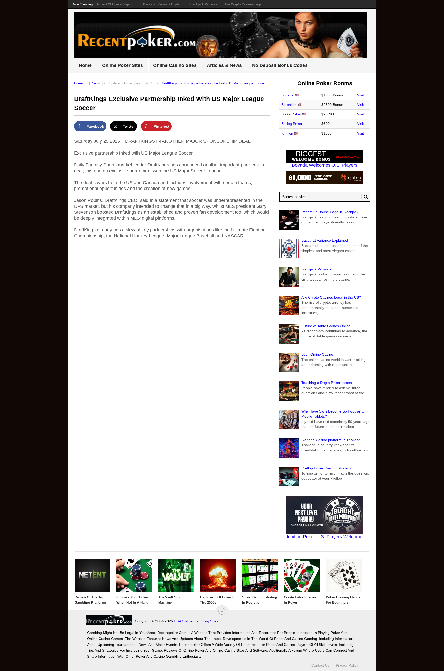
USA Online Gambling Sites (196, 621)
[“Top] (221, 611)
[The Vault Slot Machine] (176, 575)
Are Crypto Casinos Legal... (245, 4)
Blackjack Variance (203, 4)
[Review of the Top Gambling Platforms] (92, 575)
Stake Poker (291, 114)
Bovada (287, 95)
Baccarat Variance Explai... (162, 4)
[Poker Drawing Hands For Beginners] (344, 575)
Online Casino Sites (175, 65)
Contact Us (320, 665)
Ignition (287, 133)
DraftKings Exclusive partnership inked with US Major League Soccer (213, 83)
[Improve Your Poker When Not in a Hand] (134, 575)
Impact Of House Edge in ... (116, 4)
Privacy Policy (347, 665)
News (96, 83)
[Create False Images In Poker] (302, 575)
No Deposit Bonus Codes (280, 65)
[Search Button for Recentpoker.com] (364, 196)
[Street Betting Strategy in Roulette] (260, 575)
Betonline (289, 105)
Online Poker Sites (122, 65)
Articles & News (224, 65)
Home (85, 65)
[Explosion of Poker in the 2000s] (218, 575)
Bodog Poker (291, 124)
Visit (360, 95)
